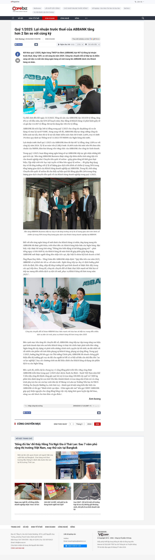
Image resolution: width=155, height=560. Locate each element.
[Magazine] (15, 2)
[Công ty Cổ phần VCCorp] (103, 534)
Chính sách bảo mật (17, 548)
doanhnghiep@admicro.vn (77, 541)
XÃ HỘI (20, 18)
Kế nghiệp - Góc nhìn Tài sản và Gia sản (106, 8)
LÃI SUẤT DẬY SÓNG (52, 8)
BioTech (127, 8)
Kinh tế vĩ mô (37, 527)
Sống (72, 527)
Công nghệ (63, 527)
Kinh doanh (50, 39)
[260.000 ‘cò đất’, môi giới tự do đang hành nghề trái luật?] (57, 491)
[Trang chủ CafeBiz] (13, 18)
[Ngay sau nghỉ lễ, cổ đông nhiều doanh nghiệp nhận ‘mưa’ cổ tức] (28, 491)
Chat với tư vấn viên (74, 546)
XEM (97, 424)
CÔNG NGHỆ (64, 18)
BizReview (37, 8)
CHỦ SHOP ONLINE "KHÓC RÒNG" (76, 8)
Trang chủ (15, 527)
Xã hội (25, 527)
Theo (61, 406)
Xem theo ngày (60, 424)
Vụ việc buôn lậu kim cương (44, 12)
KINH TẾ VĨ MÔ (34, 18)
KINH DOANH (49, 18)
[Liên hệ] (36, 44)
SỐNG (77, 18)
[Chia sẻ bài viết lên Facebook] (17, 54)
